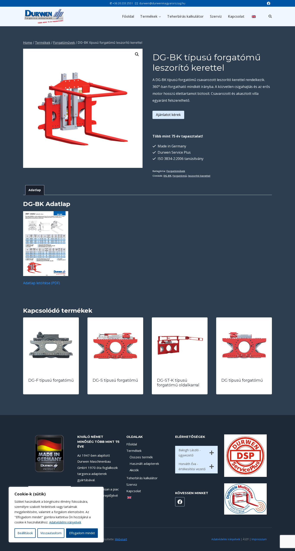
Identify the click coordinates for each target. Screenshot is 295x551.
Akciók (134, 470)
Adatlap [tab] (35, 190)
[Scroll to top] (284, 536)
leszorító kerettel (199, 175)
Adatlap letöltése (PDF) (41, 283)
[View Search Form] (268, 16)
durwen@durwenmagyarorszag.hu (162, 3)
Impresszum (259, 539)
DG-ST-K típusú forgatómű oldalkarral (178, 382)
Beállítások (25, 533)
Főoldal (128, 16)
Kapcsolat (236, 16)
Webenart (121, 539)
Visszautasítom (51, 533)
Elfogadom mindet (82, 533)
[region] (56, 514)
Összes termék (141, 457)
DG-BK (167, 175)
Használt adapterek (144, 463)
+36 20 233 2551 (123, 3)
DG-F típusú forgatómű (51, 380)
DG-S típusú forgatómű (115, 380)
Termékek (133, 450)
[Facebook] (268, 3)
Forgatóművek (176, 171)
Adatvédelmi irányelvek (65, 522)
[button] (137, 54)
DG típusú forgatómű (242, 380)
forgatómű (180, 175)
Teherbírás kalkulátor (185, 16)
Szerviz (216, 16)
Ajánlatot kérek (168, 114)
